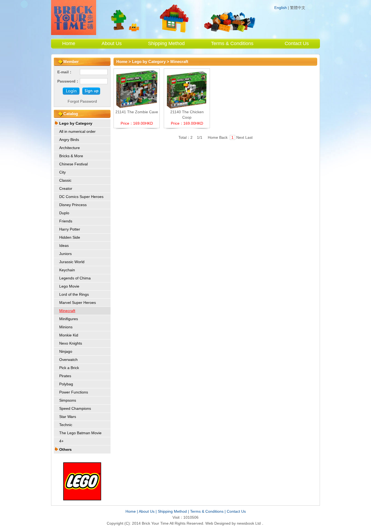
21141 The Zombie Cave (136, 112)
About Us (112, 43)
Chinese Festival (73, 164)
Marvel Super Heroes (77, 302)
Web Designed (218, 523)
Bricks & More (71, 156)
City (62, 172)
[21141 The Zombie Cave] (136, 108)
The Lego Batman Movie (80, 433)
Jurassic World (71, 262)
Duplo (64, 213)
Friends (65, 221)
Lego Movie (69, 286)
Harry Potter (69, 229)
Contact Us (297, 43)
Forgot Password (82, 101)
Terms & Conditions (232, 43)
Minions (66, 327)
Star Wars (67, 416)
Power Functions (73, 392)
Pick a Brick (69, 368)
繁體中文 (297, 8)
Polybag (66, 384)
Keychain (67, 270)
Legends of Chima (75, 278)
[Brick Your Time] (73, 34)
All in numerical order (77, 131)
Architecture (69, 148)
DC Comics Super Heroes (81, 196)
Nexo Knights (70, 343)
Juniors (65, 253)
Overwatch (68, 359)
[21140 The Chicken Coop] (187, 108)
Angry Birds (69, 139)
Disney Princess (73, 205)
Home (68, 43)
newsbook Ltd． (251, 523)
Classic (65, 180)
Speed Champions (75, 408)
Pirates (65, 376)
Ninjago (65, 351)
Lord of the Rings (74, 294)
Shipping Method (166, 43)
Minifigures (68, 319)
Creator (65, 188)
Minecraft (67, 310)
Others (65, 449)
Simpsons (67, 400)
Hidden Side (69, 237)
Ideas (64, 245)
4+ (61, 441)
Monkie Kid (68, 335)
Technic (65, 425)
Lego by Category (75, 123)
